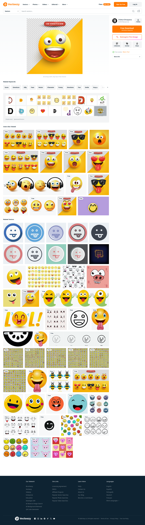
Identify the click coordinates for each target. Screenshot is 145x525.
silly (25, 87)
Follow (138, 22)
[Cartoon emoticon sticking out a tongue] (100, 319)
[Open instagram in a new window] (38, 518)
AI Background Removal (34, 506)
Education (29, 498)
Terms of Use (105, 518)
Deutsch (109, 495)
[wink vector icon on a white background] (79, 319)
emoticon (16, 87)
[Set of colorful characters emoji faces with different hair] (99, 404)
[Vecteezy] (11, 4)
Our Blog (81, 495)
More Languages (112, 500)
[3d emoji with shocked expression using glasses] (78, 139)
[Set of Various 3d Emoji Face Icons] (18, 139)
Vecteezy (29, 489)
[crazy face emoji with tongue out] (76, 184)
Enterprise (29, 495)
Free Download (127, 29)
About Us (81, 492)
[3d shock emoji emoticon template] (99, 139)
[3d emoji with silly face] (30, 298)
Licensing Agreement (59, 486)
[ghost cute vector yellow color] (75, 298)
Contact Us (81, 489)
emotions (70, 87)
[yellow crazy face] (14, 277)
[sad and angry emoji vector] (43, 206)
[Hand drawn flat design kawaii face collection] (56, 319)
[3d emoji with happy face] (67, 206)
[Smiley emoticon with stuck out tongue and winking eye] (40, 338)
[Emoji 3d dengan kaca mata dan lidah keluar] (98, 184)
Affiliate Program (57, 492)
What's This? (126, 52)
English (108, 486)
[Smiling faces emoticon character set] (15, 206)
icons (6, 87)
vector (40, 87)
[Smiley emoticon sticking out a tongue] (37, 381)
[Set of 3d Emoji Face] (51, 139)
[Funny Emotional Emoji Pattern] (71, 425)
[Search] (133, 11)
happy (95, 87)
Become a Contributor (85, 498)
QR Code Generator (32, 509)
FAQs (79, 486)
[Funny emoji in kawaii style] (23, 319)
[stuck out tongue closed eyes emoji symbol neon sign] (99, 254)
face (32, 87)
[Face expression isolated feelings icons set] (20, 425)
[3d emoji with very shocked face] (75, 162)
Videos (44, 4)
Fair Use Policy (124, 518)
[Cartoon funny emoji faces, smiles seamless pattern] (74, 277)
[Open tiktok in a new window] (48, 518)
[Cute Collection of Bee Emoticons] (59, 381)
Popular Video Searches (60, 501)
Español (109, 489)
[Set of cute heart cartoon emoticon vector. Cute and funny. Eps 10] (62, 447)
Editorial (55, 4)
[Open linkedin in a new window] (41, 518)
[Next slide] (106, 87)
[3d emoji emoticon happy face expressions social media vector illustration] (93, 206)
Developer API (30, 501)
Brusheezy (29, 486)
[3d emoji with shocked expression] (51, 162)
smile (87, 87)
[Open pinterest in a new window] (44, 518)
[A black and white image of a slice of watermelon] (18, 338)
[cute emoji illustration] (40, 447)
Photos (35, 4)
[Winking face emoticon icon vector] (49, 425)
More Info (117, 57)
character (50, 87)
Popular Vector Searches (60, 495)
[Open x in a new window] (51, 518)
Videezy (28, 492)
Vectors (25, 4)
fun (79, 87)
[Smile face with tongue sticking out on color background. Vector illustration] (11, 298)
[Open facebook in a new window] (35, 518)
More (64, 4)
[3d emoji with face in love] (98, 162)
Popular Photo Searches (60, 498)
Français (109, 498)
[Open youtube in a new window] (54, 518)
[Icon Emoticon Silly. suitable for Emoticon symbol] (35, 233)
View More (100, 111)
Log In (135, 4)
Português (109, 492)
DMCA (54, 489)
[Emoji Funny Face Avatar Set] (96, 425)
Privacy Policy (114, 518)
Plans (100, 4)
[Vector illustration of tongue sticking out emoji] (56, 404)
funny (60, 87)
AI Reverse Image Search (34, 504)
